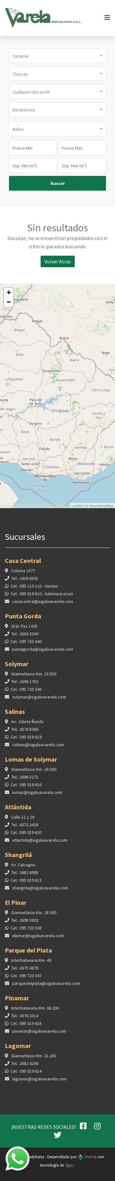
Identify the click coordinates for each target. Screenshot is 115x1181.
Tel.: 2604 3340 (24, 634)
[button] (57, 55)
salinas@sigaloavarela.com (37, 744)
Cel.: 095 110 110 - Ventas (34, 586)
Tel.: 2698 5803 (24, 920)
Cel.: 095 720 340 (26, 641)
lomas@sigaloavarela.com (36, 792)
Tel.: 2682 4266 (24, 1063)
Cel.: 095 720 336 (26, 928)
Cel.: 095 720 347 (26, 976)
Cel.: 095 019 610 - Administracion (42, 594)
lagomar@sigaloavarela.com (38, 1079)
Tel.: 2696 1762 (24, 681)
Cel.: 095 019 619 (26, 737)
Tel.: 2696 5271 (24, 777)
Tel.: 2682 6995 (24, 872)
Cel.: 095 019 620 (26, 832)
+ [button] (9, 292)
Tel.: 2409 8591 (24, 578)
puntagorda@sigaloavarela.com (42, 649)
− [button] (9, 302)
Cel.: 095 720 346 (26, 689)
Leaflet (77, 505)
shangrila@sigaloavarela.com (39, 888)
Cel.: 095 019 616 (26, 785)
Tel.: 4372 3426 (24, 825)
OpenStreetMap (101, 505)
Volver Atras (57, 261)
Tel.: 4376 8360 (24, 729)
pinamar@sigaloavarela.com (38, 1031)
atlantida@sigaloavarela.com (39, 840)
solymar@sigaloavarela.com (38, 697)
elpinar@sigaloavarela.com (37, 935)
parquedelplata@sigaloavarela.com (45, 983)
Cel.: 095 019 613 (26, 880)
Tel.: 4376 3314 (24, 1016)
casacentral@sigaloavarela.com (42, 601)
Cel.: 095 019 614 (26, 1071)
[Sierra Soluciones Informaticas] (70, 1165)
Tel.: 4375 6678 (24, 968)
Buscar (57, 183)
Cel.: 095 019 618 (26, 1023)
